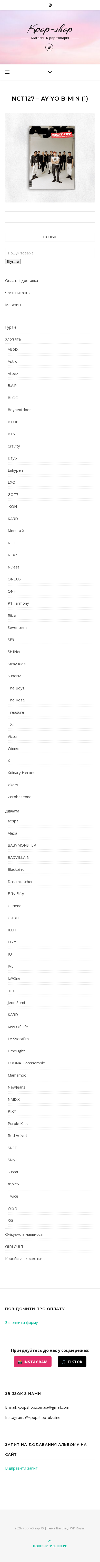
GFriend (15, 905)
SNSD (12, 1147)
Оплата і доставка (21, 280)
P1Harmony (18, 603)
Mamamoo (17, 1075)
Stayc (12, 1159)
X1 (10, 760)
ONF (12, 591)
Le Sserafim (18, 1038)
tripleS (13, 1183)
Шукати (13, 262)
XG (10, 1220)
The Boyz (16, 687)
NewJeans (16, 1087)
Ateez (13, 373)
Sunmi (13, 1171)
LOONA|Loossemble (26, 1062)
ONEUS (14, 578)
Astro (12, 361)
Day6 (12, 457)
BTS (11, 433)
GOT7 (13, 494)
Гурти (10, 327)
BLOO (13, 397)
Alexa (12, 833)
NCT (11, 542)
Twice (13, 1196)
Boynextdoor (19, 409)
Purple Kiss (18, 1123)
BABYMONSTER (22, 845)
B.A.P (12, 385)
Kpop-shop (50, 28)
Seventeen (17, 627)
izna (11, 990)
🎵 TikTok (72, 1361)
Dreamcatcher (20, 881)
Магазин (13, 304)
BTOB (13, 421)
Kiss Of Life (18, 1026)
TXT (11, 724)
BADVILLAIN (18, 857)
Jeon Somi (16, 1002)
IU (10, 954)
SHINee (15, 651)
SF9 (11, 639)
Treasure (16, 712)
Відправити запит (21, 1468)
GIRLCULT (14, 1246)
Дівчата (12, 810)
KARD (13, 518)
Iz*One (14, 978)
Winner (14, 748)
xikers (13, 784)
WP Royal (77, 1528)
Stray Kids (17, 663)
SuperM (14, 675)
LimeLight (16, 1050)
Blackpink (16, 869)
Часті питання (18, 292)
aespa (13, 820)
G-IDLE (14, 917)
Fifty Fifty (16, 893)
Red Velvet (17, 1135)
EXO (11, 482)
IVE (11, 966)
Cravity (14, 446)
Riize (12, 615)
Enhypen (15, 470)
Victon (13, 736)
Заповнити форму (21, 1322)
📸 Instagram (33, 1361)
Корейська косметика (25, 1258)
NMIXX (14, 1099)
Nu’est (13, 566)
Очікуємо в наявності (24, 1234)
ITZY (12, 941)
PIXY (12, 1111)
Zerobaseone (20, 796)
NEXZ (12, 554)
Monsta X (16, 530)
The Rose (16, 699)
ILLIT (12, 929)
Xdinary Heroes (21, 772)
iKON (12, 506)
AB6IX (13, 349)
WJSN (12, 1208)
